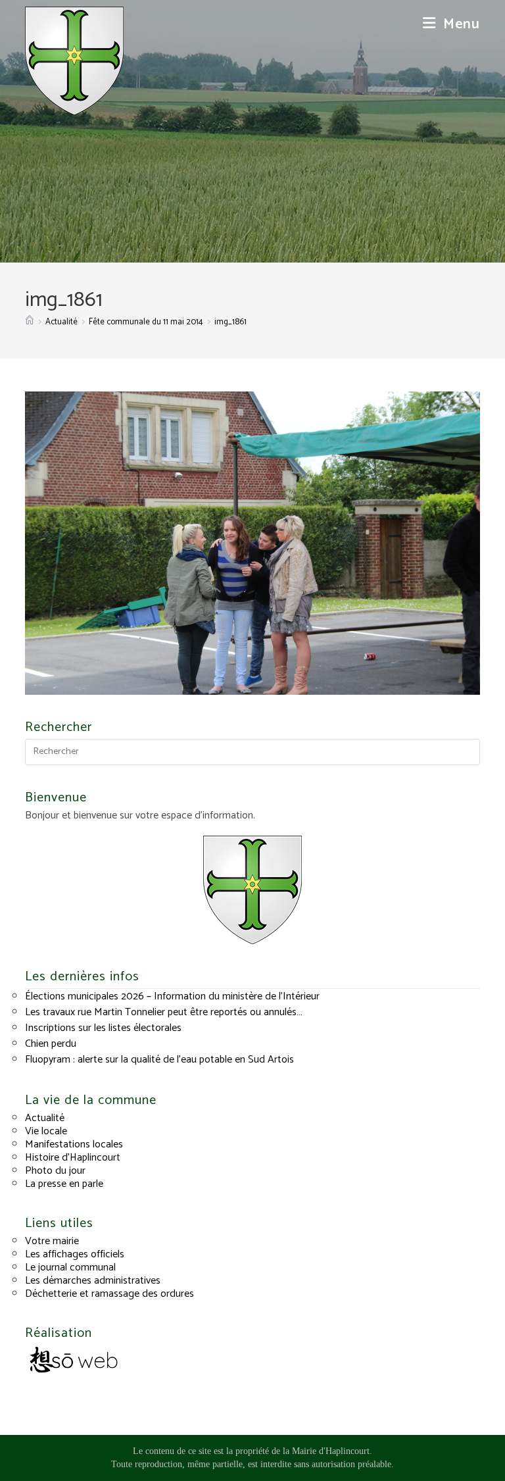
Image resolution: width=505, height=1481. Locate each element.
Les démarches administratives (92, 1281)
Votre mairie (52, 1241)
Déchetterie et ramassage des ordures (109, 1294)
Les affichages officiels (74, 1254)
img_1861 (230, 322)
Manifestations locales (74, 1144)
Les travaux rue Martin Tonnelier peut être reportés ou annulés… (163, 1012)
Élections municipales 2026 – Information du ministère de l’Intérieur (172, 996)
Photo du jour (55, 1171)
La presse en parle (64, 1184)
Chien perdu (50, 1044)
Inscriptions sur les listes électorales (103, 1028)
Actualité (44, 1118)
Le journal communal (70, 1267)
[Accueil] (29, 322)
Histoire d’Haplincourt (72, 1158)
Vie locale (46, 1131)
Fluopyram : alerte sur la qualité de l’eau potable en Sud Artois (159, 1059)
